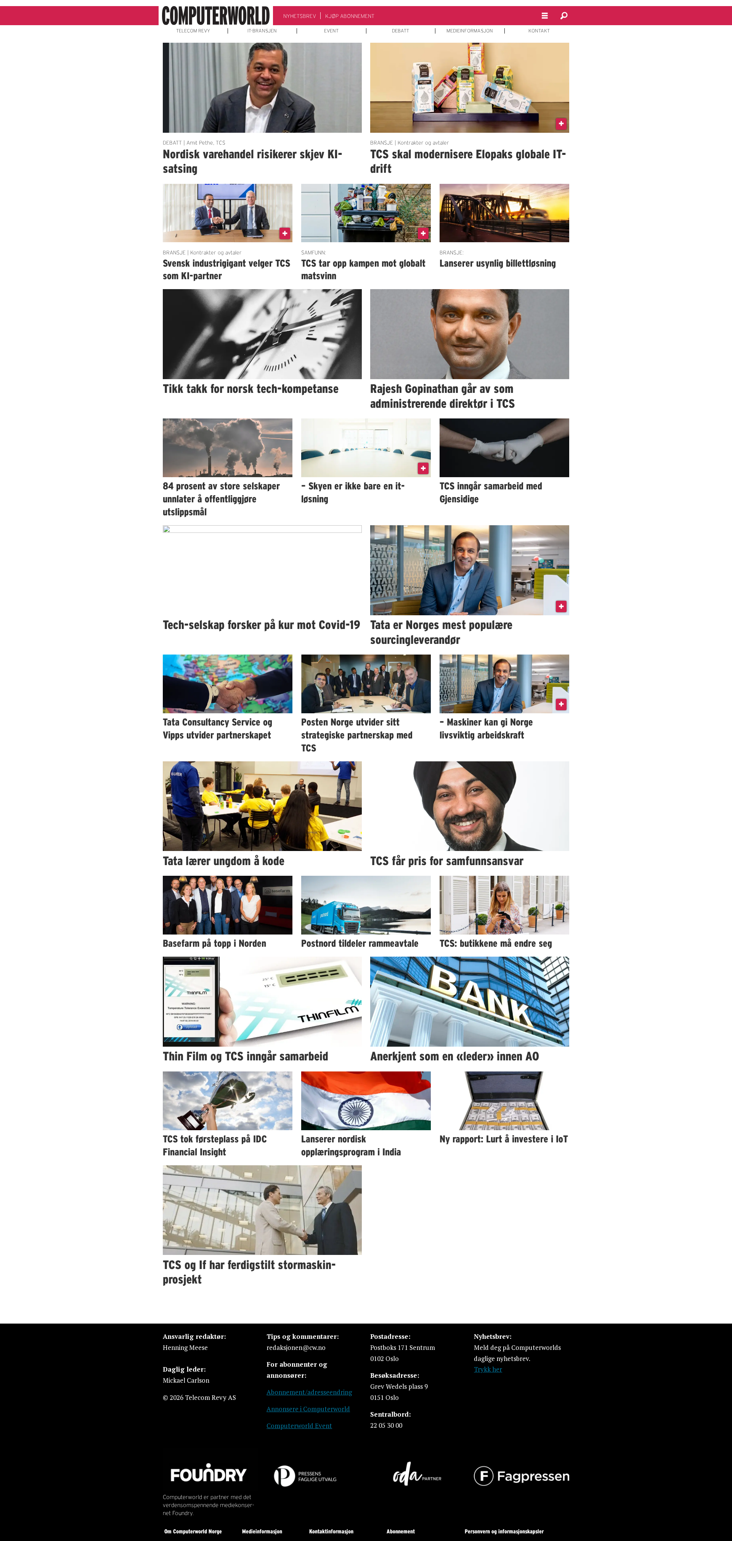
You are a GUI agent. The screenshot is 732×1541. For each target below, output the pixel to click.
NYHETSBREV (299, 16)
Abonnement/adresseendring (309, 1392)
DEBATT (400, 31)
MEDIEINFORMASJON (469, 31)
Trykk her (488, 1369)
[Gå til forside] (216, 15)
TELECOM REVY (193, 31)
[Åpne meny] (544, 15)
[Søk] (563, 15)
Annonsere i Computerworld (308, 1408)
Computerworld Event (299, 1425)
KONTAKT (539, 31)
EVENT (331, 31)
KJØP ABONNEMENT (349, 16)
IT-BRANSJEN (262, 31)
